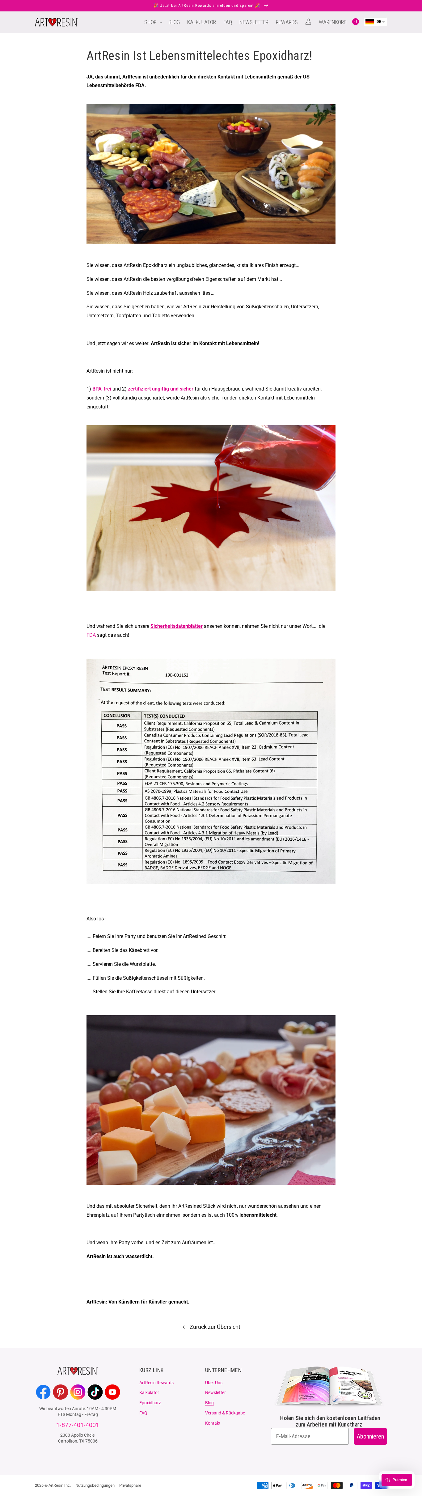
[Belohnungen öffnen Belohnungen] (397, 1480)
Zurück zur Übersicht (215, 1327)
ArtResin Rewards (156, 1382)
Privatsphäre (130, 1485)
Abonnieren (370, 1436)
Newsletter (215, 1392)
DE (379, 21)
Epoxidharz (150, 1402)
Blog (209, 1402)
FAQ (143, 1412)
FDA (91, 635)
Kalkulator (149, 1392)
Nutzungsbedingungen (95, 1485)
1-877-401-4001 (77, 1425)
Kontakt (213, 1423)
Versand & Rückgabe (225, 1412)
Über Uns (213, 1382)
